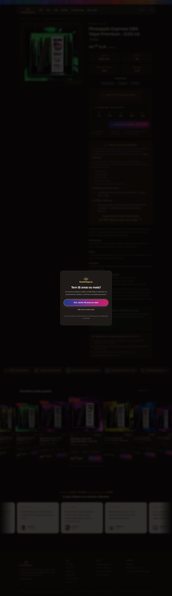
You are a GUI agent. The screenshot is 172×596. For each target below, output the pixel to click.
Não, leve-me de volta (86, 310)
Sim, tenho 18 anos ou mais (86, 302)
